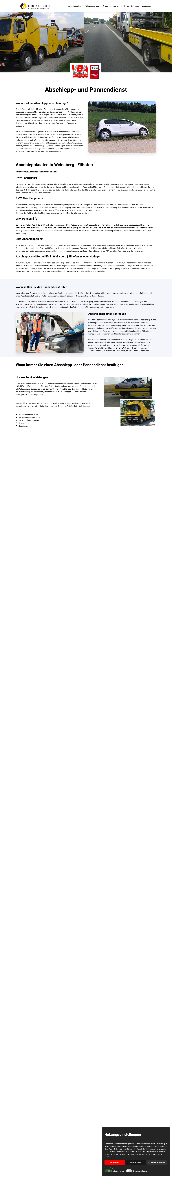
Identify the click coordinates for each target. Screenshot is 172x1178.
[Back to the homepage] (35, 6)
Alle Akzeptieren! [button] (135, 1162)
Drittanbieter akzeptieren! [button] (156, 1162)
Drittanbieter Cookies (140, 1171)
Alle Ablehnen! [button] (114, 1162)
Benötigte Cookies (117, 1171)
